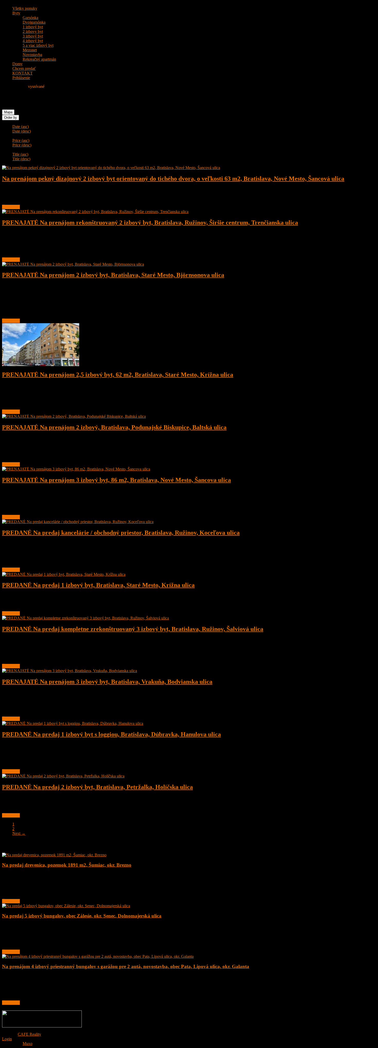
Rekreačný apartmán (39, 59)
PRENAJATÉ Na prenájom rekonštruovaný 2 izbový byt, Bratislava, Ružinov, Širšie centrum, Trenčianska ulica (150, 222)
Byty (16, 13)
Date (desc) (21, 131)
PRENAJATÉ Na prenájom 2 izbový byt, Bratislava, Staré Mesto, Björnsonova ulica (113, 275)
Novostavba (32, 54)
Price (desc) (21, 145)
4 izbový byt (33, 41)
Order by (10, 117)
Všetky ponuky (24, 8)
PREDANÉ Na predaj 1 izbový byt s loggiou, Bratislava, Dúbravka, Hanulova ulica (111, 734)
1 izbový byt (33, 27)
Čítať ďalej (11, 207)
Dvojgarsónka (34, 22)
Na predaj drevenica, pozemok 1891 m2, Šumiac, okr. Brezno (66, 865)
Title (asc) (20, 154)
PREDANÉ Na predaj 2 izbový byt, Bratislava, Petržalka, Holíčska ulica (97, 787)
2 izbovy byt (33, 31)
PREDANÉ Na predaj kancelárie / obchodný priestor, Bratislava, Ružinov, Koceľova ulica (121, 532)
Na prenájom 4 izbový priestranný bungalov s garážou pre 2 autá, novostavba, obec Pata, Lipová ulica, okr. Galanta (125, 966)
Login (7, 1039)
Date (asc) (20, 126)
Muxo (27, 1043)
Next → (18, 833)
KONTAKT (22, 73)
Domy (17, 64)
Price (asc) (20, 140)
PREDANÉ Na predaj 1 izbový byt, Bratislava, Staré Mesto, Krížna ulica (98, 585)
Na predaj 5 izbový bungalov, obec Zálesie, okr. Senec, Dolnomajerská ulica (81, 916)
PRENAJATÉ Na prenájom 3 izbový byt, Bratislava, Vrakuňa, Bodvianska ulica (107, 681)
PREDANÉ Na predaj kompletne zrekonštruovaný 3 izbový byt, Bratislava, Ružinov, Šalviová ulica (132, 629)
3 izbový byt (33, 36)
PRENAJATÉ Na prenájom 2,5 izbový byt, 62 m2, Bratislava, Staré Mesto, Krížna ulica (117, 374)
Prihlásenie (21, 78)
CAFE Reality (29, 1034)
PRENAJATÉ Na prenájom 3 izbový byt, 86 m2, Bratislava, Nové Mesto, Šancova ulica (116, 480)
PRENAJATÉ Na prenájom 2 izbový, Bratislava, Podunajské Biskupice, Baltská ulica (114, 427)
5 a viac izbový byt (38, 45)
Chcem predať (24, 68)
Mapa (8, 112)
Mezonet (30, 50)
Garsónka (30, 17)
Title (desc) (21, 159)
